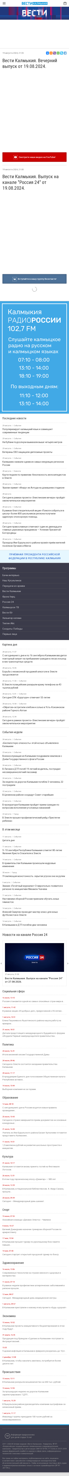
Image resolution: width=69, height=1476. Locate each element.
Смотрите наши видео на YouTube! (37, 157)
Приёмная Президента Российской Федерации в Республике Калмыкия (35, 556)
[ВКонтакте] (47, 53)
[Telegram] (65, 53)
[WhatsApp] (58, 53)
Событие (22, 681)
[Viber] (54, 53)
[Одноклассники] (51, 53)
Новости (17, 471)
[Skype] (61, 53)
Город (16, 814)
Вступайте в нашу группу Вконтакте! (36, 279)
